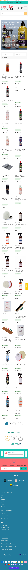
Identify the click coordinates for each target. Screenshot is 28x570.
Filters (6, 54)
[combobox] (14, 13)
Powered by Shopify (20, 559)
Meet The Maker (4, 515)
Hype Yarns (9, 480)
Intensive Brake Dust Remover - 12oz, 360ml (20, 248)
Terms (2, 504)
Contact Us (5, 537)
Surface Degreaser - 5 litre (7, 315)
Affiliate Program (5, 529)
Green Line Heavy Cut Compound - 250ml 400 (20, 176)
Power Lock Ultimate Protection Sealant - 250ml (7, 411)
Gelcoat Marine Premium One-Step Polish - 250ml (20, 150)
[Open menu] (25, 7)
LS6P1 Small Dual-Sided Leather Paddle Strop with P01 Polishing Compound (20, 316)
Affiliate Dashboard (5, 531)
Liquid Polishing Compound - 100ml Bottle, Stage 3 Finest (7, 125)
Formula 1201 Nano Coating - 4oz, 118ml (19, 271)
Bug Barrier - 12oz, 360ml (7, 270)
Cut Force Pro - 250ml (6, 387)
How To (2, 513)
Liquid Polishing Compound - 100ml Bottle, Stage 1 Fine (7, 151)
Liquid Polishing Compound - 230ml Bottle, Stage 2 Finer (20, 412)
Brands (2, 497)
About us (3, 495)
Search (2, 501)
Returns (3, 506)
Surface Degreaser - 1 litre (20, 339)
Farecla (16, 87)
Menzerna (17, 74)
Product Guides (4, 518)
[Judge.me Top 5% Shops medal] (20, 438)
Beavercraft (17, 313)
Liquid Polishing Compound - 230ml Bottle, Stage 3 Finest (7, 77)
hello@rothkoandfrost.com (8, 543)
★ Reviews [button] (26, 286)
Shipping (3, 499)
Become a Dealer (5, 527)
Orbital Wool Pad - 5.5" (20, 364)
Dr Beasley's (17, 222)
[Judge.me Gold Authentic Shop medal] (7, 438)
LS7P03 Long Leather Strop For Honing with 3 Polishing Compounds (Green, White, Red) (7, 341)
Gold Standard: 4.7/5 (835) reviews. (15, 0)
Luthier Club (4, 525)
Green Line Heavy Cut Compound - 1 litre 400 (19, 124)
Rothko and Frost (11, 559)
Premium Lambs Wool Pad (7, 224)
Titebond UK (15, 485)
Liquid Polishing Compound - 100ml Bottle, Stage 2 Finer (20, 199)
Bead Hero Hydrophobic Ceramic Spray (7, 248)
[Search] (25, 13)
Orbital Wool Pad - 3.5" (6, 293)
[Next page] (21, 423)
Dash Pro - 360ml (18, 293)
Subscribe (23, 468)
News (2, 517)
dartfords (4, 74)
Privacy (3, 503)
